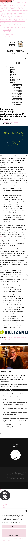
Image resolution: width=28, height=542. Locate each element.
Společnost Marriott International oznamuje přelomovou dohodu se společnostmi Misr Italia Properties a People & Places (15, 402)
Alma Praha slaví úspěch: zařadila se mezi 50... (13, 27)
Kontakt (12, 80)
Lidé (11, 77)
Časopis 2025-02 (17, 95)
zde (1, 236)
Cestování (13, 76)
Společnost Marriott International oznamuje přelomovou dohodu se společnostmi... (12, 6)
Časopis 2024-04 (17, 102)
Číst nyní (12, 45)
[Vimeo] (13, 501)
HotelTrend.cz (7, 36)
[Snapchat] (11, 501)
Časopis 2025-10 (17, 88)
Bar (11, 71)
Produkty (13, 74)
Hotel (12, 72)
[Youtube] (8, 501)
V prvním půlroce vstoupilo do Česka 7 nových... (14, 19)
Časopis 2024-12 (17, 96)
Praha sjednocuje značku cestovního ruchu (12, 8)
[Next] (13, 1)
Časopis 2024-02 (17, 104)
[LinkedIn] (19, 63)
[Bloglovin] (10, 501)
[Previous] (12, 1)
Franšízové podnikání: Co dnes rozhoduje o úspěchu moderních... (12, 14)
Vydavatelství (7, 30)
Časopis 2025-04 (17, 93)
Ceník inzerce (7, 31)
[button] (25, 511)
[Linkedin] (6, 501)
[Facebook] (16, 63)
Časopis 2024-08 (17, 99)
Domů (12, 67)
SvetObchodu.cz (8, 34)
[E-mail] (22, 63)
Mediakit (5, 33)
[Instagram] (13, 63)
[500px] (14, 501)
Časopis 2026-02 (17, 87)
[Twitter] (2, 501)
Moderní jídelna (15, 79)
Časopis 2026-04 (17, 85)
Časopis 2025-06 (17, 91)
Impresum (24, 538)
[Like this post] (6, 337)
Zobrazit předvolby (14, 535)
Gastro (12, 69)
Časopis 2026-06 (17, 84)
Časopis (12, 82)
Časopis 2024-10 (17, 98)
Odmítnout (14, 531)
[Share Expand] (10, 339)
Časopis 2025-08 (17, 90)
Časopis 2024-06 (17, 101)
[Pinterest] (5, 501)
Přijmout (14, 527)
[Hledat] (25, 59)
